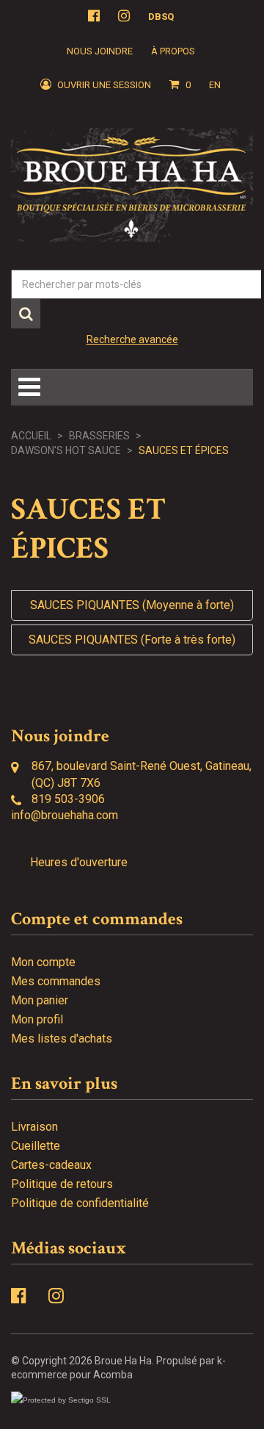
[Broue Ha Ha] (132, 185)
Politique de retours (62, 1184)
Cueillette (35, 1146)
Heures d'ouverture (79, 862)
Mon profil (37, 1019)
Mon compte (43, 962)
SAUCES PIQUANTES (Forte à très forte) (132, 640)
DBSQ (161, 16)
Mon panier (39, 1000)
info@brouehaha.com (64, 815)
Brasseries (99, 436)
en (215, 84)
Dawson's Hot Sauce (66, 450)
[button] (180, 85)
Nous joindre (100, 51)
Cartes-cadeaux (51, 1165)
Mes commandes (55, 981)
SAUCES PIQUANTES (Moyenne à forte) (132, 605)
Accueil (31, 436)
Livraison (34, 1127)
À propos (173, 51)
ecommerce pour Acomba (72, 1375)
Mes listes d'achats (61, 1038)
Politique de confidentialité (80, 1203)
